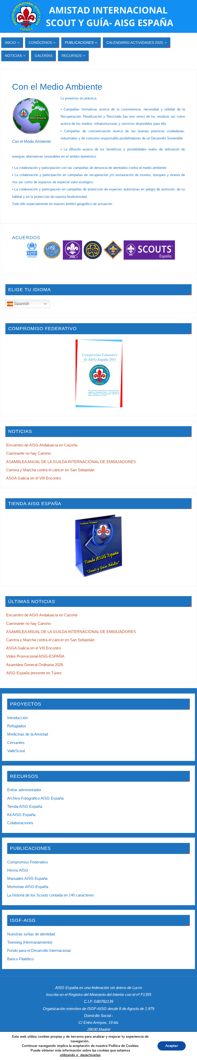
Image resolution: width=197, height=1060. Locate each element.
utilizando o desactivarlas (80, 1055)
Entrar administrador (24, 790)
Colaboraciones (20, 823)
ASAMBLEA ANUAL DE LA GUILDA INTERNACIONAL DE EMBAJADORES (71, 462)
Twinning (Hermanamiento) (29, 942)
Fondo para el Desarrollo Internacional (39, 950)
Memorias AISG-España (27, 886)
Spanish (21, 303)
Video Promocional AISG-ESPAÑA (35, 656)
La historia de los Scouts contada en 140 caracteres (50, 895)
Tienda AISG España (24, 806)
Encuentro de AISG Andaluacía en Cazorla (41, 445)
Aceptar (171, 1045)
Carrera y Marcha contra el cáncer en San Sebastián (50, 470)
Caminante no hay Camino (28, 453)
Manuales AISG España (27, 878)
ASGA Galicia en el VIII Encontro (33, 478)
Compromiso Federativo (27, 862)
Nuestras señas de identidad (31, 934)
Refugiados (16, 726)
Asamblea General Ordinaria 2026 (34, 664)
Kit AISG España (21, 814)
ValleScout (16, 751)
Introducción (17, 718)
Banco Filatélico (20, 959)
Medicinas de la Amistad (27, 734)
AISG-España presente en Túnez (34, 673)
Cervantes (16, 742)
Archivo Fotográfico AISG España (35, 798)
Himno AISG (17, 870)
